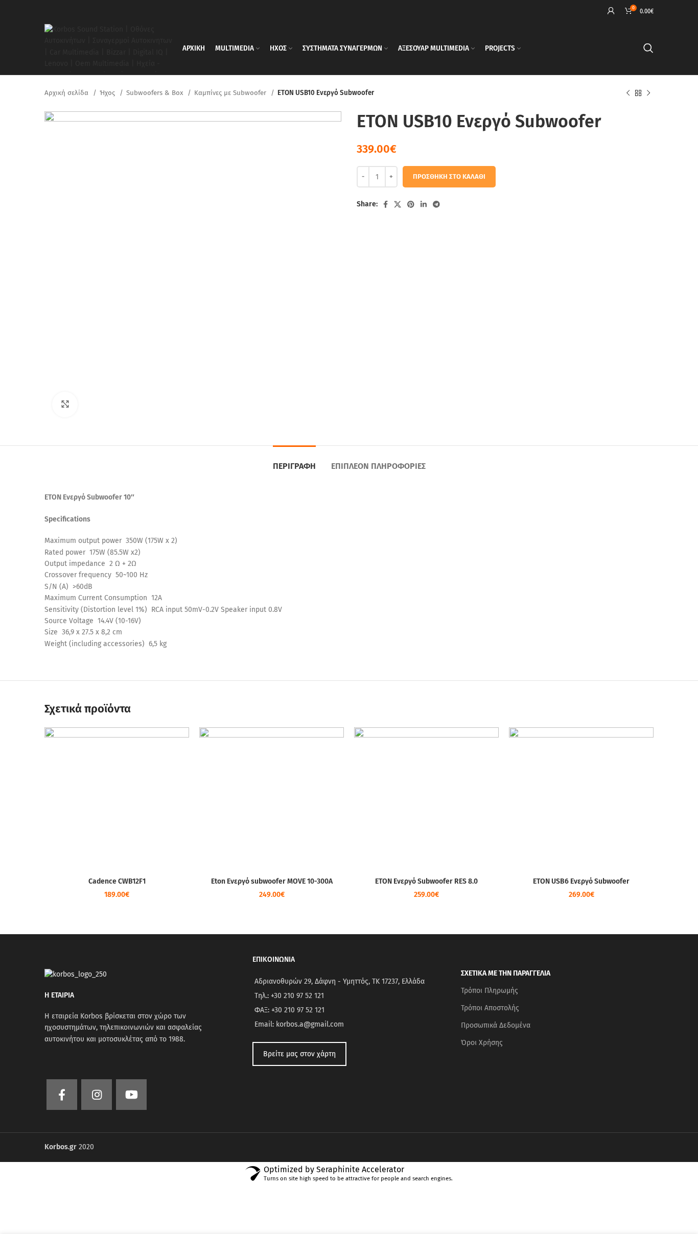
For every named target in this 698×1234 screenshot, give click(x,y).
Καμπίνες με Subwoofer (231, 93)
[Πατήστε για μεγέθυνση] (65, 404)
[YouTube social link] (131, 1094)
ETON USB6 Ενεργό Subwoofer (581, 881)
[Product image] (116, 799)
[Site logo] (108, 47)
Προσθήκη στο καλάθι (449, 176)
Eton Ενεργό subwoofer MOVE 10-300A (272, 881)
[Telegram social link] (436, 204)
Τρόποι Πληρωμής (489, 990)
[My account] (611, 11)
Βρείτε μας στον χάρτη (299, 1054)
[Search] (648, 48)
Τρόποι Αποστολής (490, 1008)
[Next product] (648, 93)
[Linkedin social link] (423, 204)
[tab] (294, 461)
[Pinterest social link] (410, 204)
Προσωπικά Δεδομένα (495, 1025)
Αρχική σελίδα (67, 93)
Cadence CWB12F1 (117, 881)
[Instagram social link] (96, 1094)
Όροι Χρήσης (482, 1042)
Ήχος (108, 93)
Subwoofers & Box (155, 93)
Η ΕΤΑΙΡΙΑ (59, 995)
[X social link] (397, 204)
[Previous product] (628, 93)
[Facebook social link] (385, 204)
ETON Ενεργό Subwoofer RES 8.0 (426, 881)
